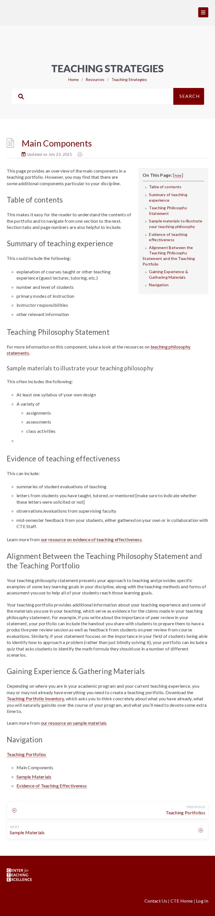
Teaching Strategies (129, 79)
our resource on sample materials (74, 723)
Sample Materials (34, 776)
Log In (202, 900)
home (73, 79)
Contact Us (156, 900)
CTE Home (181, 900)
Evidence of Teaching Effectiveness (52, 785)
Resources (95, 79)
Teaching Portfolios (26, 754)
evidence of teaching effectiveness (91, 539)
